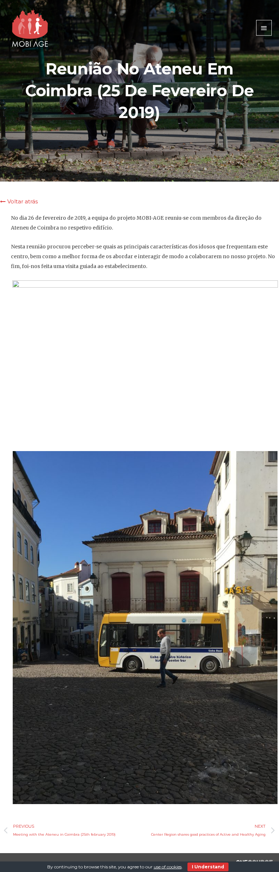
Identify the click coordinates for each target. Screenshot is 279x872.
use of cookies (168, 866)
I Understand (208, 866)
